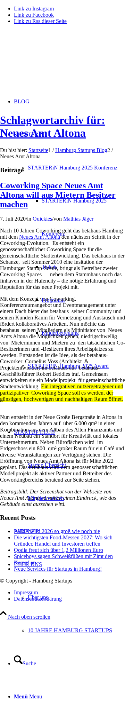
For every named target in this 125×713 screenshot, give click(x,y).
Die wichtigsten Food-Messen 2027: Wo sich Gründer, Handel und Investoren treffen (63, 540)
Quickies (42, 219)
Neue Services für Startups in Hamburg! (58, 569)
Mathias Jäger (78, 219)
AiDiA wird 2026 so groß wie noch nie (57, 531)
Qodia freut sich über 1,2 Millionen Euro (58, 550)
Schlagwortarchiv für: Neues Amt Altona (52, 126)
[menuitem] (76, 630)
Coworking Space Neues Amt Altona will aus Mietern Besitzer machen (58, 195)
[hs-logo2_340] (52, 63)
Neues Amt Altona (39, 237)
